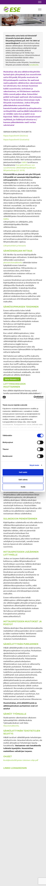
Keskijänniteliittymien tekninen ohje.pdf (20, 760)
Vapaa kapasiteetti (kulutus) (15, 135)
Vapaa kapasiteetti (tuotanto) (16, 139)
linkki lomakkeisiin (15, 767)
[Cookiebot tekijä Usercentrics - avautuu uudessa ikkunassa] (33, 397)
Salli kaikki (23, 472)
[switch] (40, 442)
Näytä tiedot (34, 465)
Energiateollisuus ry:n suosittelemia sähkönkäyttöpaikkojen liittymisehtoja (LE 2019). (19, 167)
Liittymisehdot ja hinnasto (14, 245)
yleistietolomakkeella (12, 262)
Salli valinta (23, 480)
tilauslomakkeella (11, 725)
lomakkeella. (34, 65)
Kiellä (23, 487)
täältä (24, 162)
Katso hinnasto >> (12, 379)
